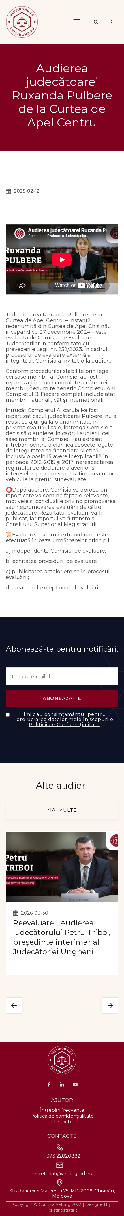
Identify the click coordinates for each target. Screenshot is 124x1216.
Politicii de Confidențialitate (64, 724)
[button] (76, 22)
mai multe (62, 810)
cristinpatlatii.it (63, 1210)
